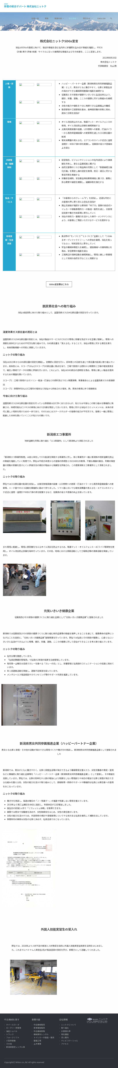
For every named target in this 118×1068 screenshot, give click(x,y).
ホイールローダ (12, 1024)
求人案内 (65, 1037)
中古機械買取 (39, 1031)
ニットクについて (68, 1024)
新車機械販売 (39, 1027)
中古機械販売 (39, 1024)
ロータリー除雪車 (13, 1027)
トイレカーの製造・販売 (44, 1037)
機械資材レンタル (41, 1034)
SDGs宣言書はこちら (59, 284)
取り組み (65, 1027)
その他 (9, 1043)
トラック (10, 1034)
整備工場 (37, 1040)
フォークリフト (12, 1037)
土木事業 (37, 1043)
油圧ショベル (11, 1031)
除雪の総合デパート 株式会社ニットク (25, 6)
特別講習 (65, 1034)
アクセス (64, 1043)
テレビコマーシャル (69, 1040)
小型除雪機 (11, 1040)
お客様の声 (66, 1031)
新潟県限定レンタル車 (15, 1047)
